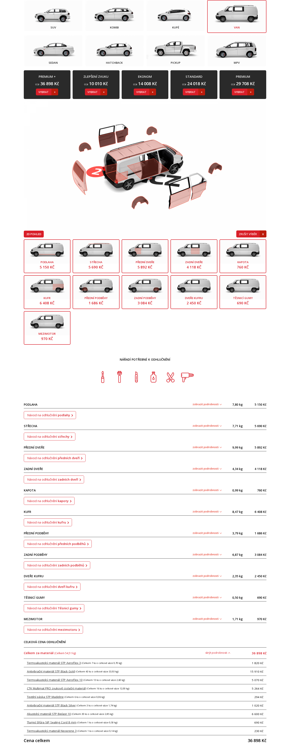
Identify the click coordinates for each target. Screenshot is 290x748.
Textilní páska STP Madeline (45, 697)
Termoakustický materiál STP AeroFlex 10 (55, 680)
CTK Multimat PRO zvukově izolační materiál (56, 688)
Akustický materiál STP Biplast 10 (49, 714)
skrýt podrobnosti (216, 653)
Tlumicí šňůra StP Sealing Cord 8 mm (51, 722)
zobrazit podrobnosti (206, 404)
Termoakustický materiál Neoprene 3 (52, 731)
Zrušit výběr (248, 234)
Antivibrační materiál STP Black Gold (51, 671)
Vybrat (43, 92)
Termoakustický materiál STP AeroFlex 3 (54, 663)
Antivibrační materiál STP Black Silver (51, 705)
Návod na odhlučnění (48, 415)
